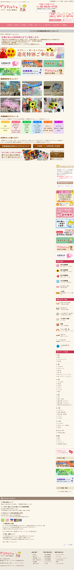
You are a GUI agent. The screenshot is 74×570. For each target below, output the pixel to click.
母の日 (59, 383)
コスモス (60, 418)
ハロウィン (60, 410)
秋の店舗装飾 (48, 558)
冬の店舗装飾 (48, 560)
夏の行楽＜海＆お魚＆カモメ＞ (65, 405)
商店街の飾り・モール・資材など (66, 293)
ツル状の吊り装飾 (64, 308)
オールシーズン (48, 561)
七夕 (59, 397)
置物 (57, 561)
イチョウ (60, 416)
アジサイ (60, 389)
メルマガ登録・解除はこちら (64, 491)
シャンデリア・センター (61, 558)
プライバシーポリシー (19, 563)
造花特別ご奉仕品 (62, 444)
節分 (59, 357)
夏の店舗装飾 (48, 556)
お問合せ (71, 1)
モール (59, 440)
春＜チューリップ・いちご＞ (65, 374)
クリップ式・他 (59, 563)
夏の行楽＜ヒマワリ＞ (63, 401)
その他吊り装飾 (59, 560)
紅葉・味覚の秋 (61, 412)
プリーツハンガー (60, 554)
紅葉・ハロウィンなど (65, 276)
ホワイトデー (61, 368)
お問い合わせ (36, 563)
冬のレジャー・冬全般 (63, 425)
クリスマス (60, 423)
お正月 (59, 427)
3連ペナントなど (64, 335)
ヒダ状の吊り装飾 (65, 303)
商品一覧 (35, 556)
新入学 (59, 370)
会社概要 (35, 561)
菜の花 (59, 361)
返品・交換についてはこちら (10, 542)
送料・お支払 (64, 1)
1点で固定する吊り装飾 (66, 314)
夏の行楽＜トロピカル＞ (64, 403)
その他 (46, 563)
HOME (34, 554)
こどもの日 (60, 381)
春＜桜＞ (60, 372)
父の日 (59, 385)
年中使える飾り (64, 286)
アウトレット (61, 442)
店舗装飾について (55, 1)
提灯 (59, 438)
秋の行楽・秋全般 (62, 414)
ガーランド (58, 556)
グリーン (60, 387)
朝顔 (59, 391)
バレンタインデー (62, 359)
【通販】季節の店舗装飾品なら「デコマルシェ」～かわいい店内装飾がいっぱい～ (15, 1)
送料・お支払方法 (37, 559)
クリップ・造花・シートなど (66, 330)
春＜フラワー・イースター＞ (65, 376)
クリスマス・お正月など (65, 281)
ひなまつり (60, 366)
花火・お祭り (61, 399)
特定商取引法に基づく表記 (6, 563)
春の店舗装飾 (48, 554)
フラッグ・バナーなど (65, 340)
